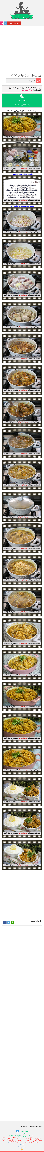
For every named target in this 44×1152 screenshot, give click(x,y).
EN (2, 23)
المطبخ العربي (22, 88)
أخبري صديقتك (29, 76)
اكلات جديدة (37, 76)
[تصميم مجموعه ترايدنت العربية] (22, 1131)
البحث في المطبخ (15, 75)
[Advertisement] (22, 49)
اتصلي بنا (20, 76)
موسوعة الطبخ (35, 88)
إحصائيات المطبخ (26, 75)
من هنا (8, 1142)
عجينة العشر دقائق (36, 1126)
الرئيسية (24, 1126)
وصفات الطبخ (37, 75)
